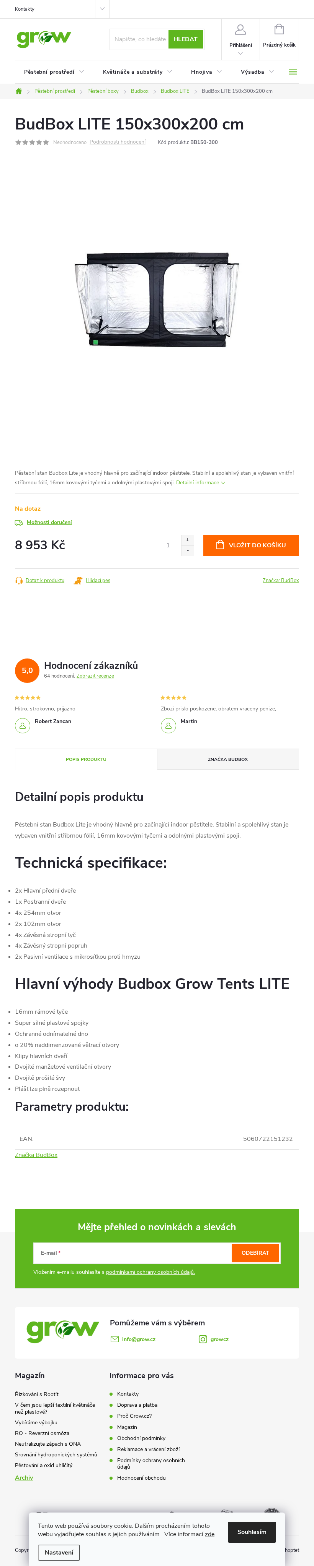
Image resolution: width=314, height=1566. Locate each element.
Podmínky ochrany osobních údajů (151, 1464)
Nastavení (59, 1552)
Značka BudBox (36, 1155)
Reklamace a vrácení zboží (148, 1449)
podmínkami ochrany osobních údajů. (150, 1272)
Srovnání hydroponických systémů (56, 1454)
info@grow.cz (138, 1339)
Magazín (127, 1427)
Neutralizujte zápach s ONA (48, 1444)
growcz (220, 1339)
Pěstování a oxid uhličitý (43, 1465)
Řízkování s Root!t (37, 1394)
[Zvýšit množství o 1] (187, 540)
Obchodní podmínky (141, 1438)
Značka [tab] (228, 759)
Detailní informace (197, 482)
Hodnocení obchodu (141, 1478)
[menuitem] (54, 72)
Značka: (281, 580)
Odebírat (255, 1253)
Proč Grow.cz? (134, 1416)
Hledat (185, 39)
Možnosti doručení (49, 522)
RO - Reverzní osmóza (42, 1433)
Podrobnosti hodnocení (118, 142)
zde (209, 1534)
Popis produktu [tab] (86, 759)
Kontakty (24, 9)
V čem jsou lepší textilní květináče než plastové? (55, 1408)
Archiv (24, 1478)
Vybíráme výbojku (36, 1422)
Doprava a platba (137, 1405)
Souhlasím (252, 1532)
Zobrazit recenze (95, 676)
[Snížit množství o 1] (187, 550)
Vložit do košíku (257, 545)
